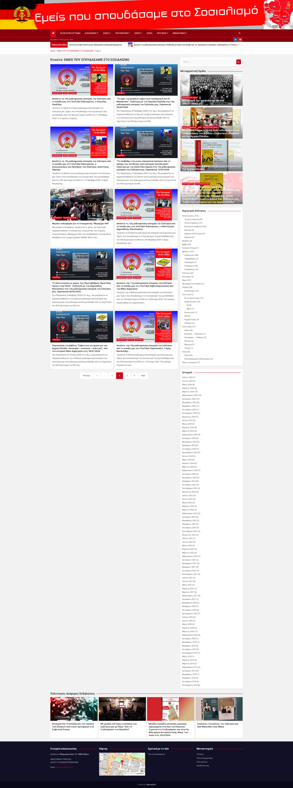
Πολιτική (186, 294)
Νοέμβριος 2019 (189, 646)
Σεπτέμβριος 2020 (190, 613)
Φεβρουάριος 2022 (190, 556)
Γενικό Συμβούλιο (191, 223)
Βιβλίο (185, 127)
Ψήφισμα (188, 237)
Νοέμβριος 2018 (189, 678)
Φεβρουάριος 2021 (190, 596)
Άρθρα (149, 33)
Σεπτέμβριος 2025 (190, 413)
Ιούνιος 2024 (187, 456)
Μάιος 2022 (187, 545)
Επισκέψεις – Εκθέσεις (194, 337)
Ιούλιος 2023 (187, 495)
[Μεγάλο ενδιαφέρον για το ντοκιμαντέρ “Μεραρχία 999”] (81, 204)
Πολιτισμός (187, 327)
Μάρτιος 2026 (188, 392)
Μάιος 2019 (187, 656)
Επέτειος (131, 339)
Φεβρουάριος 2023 (190, 513)
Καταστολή (189, 312)
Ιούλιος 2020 (187, 617)
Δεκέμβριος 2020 (189, 603)
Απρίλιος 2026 (188, 388)
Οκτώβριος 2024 (189, 449)
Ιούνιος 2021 (187, 581)
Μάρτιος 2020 (188, 631)
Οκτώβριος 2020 (189, 610)
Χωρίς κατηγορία (189, 362)
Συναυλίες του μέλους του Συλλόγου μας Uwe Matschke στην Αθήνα (218, 725)
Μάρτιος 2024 (188, 467)
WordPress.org (203, 766)
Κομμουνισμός (190, 319)
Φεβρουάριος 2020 (190, 635)
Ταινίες (187, 348)
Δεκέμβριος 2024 (189, 442)
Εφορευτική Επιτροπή (193, 234)
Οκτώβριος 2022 (189, 528)
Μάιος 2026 (187, 385)
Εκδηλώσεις (67, 218)
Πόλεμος (188, 323)
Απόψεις (185, 184)
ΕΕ (188, 305)
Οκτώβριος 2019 (189, 649)
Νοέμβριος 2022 (189, 524)
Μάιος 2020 (187, 624)
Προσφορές (189, 262)
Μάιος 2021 (187, 585)
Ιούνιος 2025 (187, 420)
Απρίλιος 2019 (188, 660)
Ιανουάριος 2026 (189, 399)
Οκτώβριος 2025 (189, 410)
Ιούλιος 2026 (187, 377)
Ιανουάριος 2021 (189, 599)
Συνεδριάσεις (189, 269)
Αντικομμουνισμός (192, 298)
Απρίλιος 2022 (188, 549)
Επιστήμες (186, 277)
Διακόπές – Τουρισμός (193, 334)
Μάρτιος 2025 (188, 431)
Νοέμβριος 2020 (189, 606)
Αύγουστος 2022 (189, 535)
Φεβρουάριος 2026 (190, 395)
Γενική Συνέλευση (191, 219)
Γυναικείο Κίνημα (189, 248)
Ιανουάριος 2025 (189, 438)
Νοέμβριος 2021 (189, 567)
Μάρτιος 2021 (188, 592)
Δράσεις (185, 251)
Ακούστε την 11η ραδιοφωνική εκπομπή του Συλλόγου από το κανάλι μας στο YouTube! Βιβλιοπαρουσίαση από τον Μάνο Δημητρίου (145, 286)
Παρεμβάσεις (190, 259)
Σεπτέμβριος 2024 (190, 452)
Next (143, 376)
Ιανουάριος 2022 (189, 560)
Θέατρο (187, 341)
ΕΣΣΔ (186, 355)
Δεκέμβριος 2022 (189, 520)
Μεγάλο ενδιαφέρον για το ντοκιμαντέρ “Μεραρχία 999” (80, 223)
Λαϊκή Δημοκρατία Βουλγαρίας (197, 359)
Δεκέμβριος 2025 (189, 402)
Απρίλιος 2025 (188, 427)
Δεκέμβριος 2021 (189, 563)
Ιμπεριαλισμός (190, 302)
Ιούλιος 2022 (187, 538)
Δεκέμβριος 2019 (189, 642)
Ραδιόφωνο (72, 93)
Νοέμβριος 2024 (189, 445)
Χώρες (137, 33)
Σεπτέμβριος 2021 (190, 574)
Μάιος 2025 (187, 424)
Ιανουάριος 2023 (189, 517)
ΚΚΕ (186, 316)
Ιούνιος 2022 (187, 542)
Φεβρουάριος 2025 (190, 435)
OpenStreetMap (131, 773)
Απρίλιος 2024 (188, 463)
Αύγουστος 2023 (189, 492)
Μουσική (188, 344)
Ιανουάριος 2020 (189, 638)
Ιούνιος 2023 (187, 499)
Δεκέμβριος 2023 (189, 478)
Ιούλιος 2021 (187, 578)
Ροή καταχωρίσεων (205, 758)
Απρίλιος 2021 (188, 588)
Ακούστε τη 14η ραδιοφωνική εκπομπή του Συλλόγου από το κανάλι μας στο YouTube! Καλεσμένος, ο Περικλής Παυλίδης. (81, 101)
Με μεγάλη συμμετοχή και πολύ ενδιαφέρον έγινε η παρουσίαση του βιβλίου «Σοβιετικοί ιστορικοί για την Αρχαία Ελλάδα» (211, 133)
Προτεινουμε (121, 33)
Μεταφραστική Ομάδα (190, 97)
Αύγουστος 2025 (189, 417)
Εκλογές (187, 230)
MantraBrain (151, 785)
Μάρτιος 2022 (188, 553)
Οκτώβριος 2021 (189, 571)
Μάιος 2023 (187, 503)
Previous (86, 376)
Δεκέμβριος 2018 (189, 674)
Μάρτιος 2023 (188, 510)
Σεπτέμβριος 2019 (190, 653)
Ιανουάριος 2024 (189, 474)
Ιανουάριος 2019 (189, 671)
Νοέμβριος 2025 (189, 406)
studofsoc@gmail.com (64, 767)
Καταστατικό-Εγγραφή (70, 33)
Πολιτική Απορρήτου (156, 754)
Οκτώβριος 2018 (189, 681)
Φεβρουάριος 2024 (190, 470)
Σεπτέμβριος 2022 (190, 531)
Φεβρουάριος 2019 (190, 667)
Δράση (106, 33)
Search (238, 61)
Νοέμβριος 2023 (189, 481)
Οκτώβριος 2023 (189, 485)
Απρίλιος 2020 (188, 628)
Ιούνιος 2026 (187, 381)
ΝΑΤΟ (189, 309)
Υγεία (184, 352)
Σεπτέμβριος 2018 (190, 685)
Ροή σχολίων (202, 762)
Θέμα (65, 93)
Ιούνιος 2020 (187, 621)
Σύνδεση (200, 754)
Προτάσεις (161, 33)
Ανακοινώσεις (57, 93)
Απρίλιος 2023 (188, 506)
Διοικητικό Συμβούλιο (193, 226)
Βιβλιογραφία (179, 33)
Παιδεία (185, 287)
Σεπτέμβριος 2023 (190, 488)
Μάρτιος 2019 (188, 663)
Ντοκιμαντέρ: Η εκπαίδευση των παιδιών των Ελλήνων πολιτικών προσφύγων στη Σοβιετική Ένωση (73, 726)
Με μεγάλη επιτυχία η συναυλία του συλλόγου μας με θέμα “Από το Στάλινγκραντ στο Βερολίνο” (118, 726)
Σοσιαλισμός (90, 33)
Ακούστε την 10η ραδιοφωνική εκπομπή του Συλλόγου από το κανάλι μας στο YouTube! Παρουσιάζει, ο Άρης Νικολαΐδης (144, 348)
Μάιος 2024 (187, 460)
